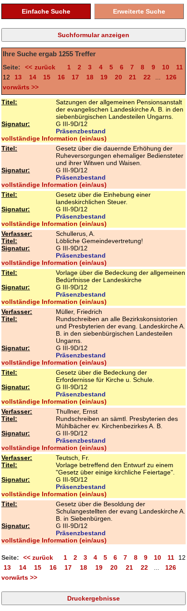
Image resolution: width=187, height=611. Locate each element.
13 (18, 77)
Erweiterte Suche (139, 11)
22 (147, 77)
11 (179, 67)
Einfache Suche (46, 11)
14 (32, 77)
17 (75, 77)
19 (104, 77)
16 (61, 77)
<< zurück (42, 67)
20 (118, 77)
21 (132, 77)
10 (165, 67)
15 (46, 77)
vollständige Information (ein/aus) (54, 138)
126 (171, 77)
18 (90, 77)
